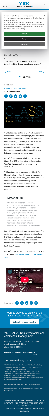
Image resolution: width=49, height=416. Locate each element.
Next (40, 72)
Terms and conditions (23, 408)
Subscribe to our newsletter (24, 322)
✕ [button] (44, 16)
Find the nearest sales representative (19, 353)
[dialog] (24, 30)
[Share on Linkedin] (15, 96)
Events (7, 88)
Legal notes (9, 408)
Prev (8, 72)
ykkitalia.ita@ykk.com (18, 344)
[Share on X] (11, 96)
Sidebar (27, 77)
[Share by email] (25, 96)
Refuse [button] (24, 39)
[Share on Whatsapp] (20, 96)
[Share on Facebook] (6, 96)
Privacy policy (38, 408)
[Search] (43, 5)
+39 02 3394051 (16, 347)
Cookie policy (24, 411)
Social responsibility (18, 88)
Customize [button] (24, 44)
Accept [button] (24, 34)
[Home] (24, 5)
